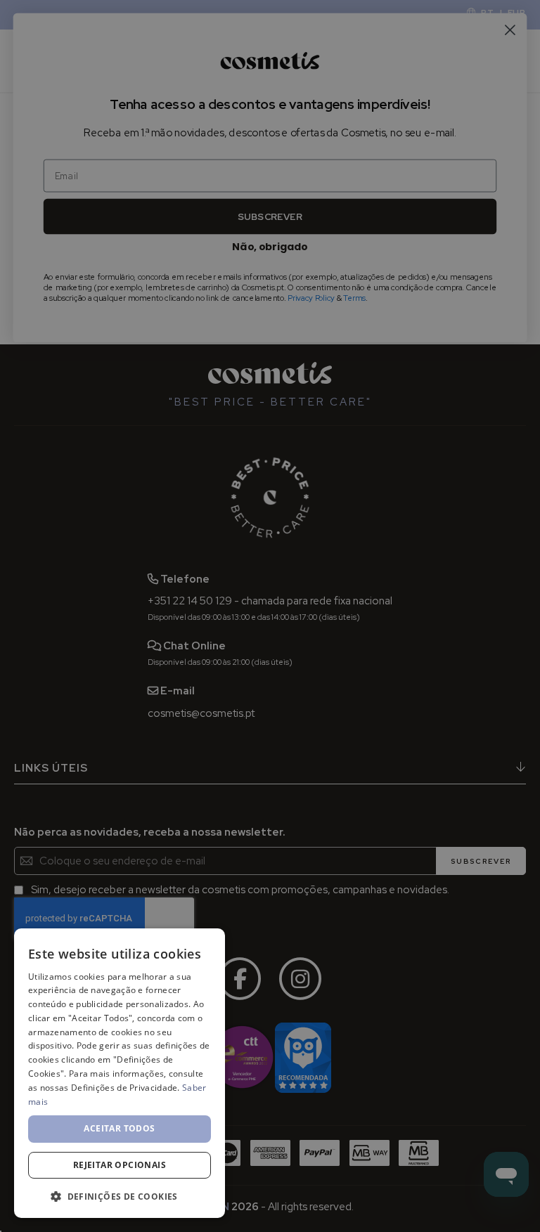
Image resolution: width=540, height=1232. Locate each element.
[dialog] (119, 1073)
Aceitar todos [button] (119, 1128)
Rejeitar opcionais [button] (119, 1165)
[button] (119, 1196)
